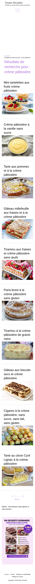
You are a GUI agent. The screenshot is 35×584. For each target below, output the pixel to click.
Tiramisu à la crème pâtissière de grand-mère (17, 335)
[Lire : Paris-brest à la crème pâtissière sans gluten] (17, 310)
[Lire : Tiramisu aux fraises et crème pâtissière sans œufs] (17, 270)
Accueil (7, 574)
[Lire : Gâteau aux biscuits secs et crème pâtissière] (17, 390)
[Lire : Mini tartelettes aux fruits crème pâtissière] (17, 103)
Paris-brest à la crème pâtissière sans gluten (15, 294)
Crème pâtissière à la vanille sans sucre (16, 128)
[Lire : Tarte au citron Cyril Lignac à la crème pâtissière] (17, 476)
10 (22, 496)
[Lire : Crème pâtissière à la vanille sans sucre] (17, 145)
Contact (12, 574)
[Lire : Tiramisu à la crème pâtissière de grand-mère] (17, 350)
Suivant (17, 499)
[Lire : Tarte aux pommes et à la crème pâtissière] (17, 187)
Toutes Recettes (14, 2)
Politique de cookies (17, 576)
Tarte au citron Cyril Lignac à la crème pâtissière (17, 459)
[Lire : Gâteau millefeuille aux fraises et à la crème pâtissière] (17, 229)
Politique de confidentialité (23, 574)
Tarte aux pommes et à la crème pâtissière (16, 170)
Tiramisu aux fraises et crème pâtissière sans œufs (17, 253)
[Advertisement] (17, 30)
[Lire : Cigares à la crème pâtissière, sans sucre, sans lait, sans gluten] (17, 435)
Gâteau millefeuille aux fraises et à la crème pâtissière (16, 212)
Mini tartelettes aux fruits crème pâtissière (16, 86)
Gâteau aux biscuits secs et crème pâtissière (17, 374)
